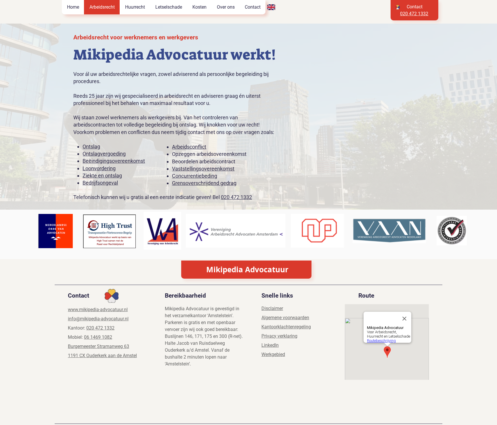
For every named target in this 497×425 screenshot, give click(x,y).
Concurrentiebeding (194, 176)
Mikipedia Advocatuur (247, 269)
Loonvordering (99, 168)
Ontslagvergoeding (104, 154)
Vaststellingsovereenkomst (203, 169)
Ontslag (91, 146)
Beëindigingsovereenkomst (114, 161)
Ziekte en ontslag (102, 176)
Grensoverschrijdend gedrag (204, 183)
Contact (415, 6)
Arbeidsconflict (189, 147)
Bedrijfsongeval (100, 183)
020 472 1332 (236, 197)
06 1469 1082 (98, 337)
